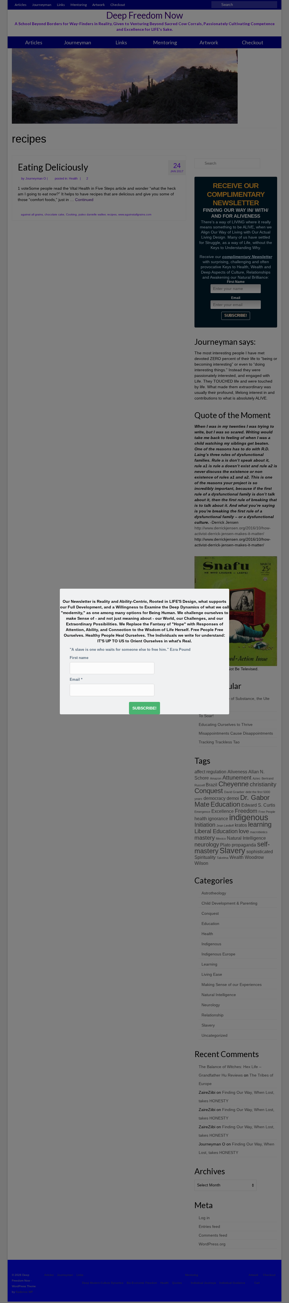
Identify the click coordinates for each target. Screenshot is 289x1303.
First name (79, 658)
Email (76, 680)
